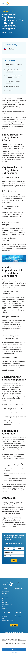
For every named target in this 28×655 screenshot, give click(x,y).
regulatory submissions (15, 502)
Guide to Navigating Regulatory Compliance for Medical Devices (12, 385)
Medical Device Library (7, 620)
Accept (14, 649)
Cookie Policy (12, 652)
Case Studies (6, 612)
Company (18, 612)
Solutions (5, 588)
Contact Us (18, 616)
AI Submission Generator (5, 597)
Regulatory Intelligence (4, 594)
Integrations (18, 588)
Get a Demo (14, 625)
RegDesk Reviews (18, 583)
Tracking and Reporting (5, 601)
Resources (5, 616)
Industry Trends (8, 11)
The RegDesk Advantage (13, 86)
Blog (3, 618)
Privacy (17, 652)
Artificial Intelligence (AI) (8, 119)
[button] (25, 635)
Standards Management (5, 607)
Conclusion (9, 90)
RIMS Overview (5, 591)
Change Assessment (7, 604)
